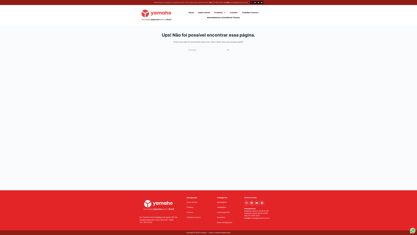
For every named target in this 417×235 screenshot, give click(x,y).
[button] (190, 207)
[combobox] (206, 50)
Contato (233, 12)
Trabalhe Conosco (250, 12)
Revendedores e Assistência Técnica (223, 17)
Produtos (218, 12)
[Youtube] (261, 2)
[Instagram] (251, 2)
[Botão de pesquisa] (228, 50)
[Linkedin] (258, 2)
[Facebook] (255, 2)
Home (191, 12)
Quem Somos (204, 12)
